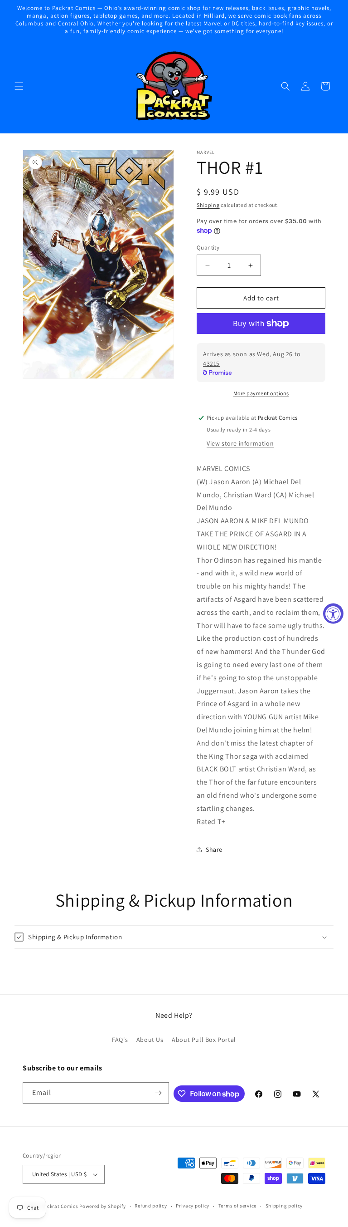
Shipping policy (284, 1205)
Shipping (208, 204)
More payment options (261, 393)
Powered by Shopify (102, 1206)
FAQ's (120, 1040)
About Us (150, 1040)
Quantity (208, 247)
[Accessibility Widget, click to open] (333, 614)
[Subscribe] (159, 1093)
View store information (240, 443)
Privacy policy (192, 1205)
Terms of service (237, 1205)
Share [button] (214, 849)
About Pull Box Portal (204, 1040)
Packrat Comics (59, 1206)
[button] (19, 86)
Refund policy (151, 1205)
